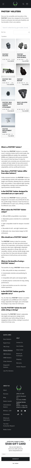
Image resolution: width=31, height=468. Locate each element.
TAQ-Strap (6, 346)
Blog (4, 397)
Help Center (19, 350)
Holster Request (21, 366)
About (5, 390)
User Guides (19, 346)
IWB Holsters (7, 354)
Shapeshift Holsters (6, 366)
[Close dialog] (29, 440)
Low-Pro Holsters (8, 371)
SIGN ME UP (15, 458)
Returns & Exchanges (19, 354)
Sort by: (3, 32)
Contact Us (19, 342)
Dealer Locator (7, 401)
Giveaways (6, 414)
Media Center (7, 429)
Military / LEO (7, 410)
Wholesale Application (6, 419)
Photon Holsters (8, 350)
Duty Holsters (7, 339)
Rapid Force (6, 343)
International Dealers (7, 406)
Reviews (5, 394)
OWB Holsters (7, 357)
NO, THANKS (15, 463)
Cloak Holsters (7, 361)
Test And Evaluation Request (9, 425)
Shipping (18, 359)
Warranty (19, 363)
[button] (3, 4)
